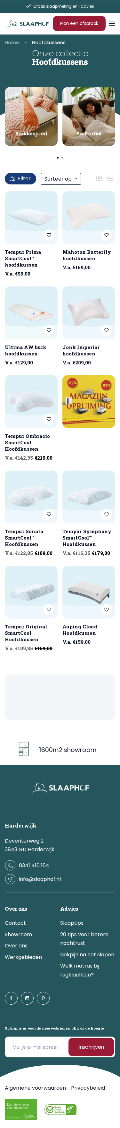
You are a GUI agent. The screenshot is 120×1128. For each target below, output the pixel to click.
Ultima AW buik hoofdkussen (25, 350)
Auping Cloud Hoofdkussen (79, 629)
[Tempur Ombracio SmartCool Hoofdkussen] (31, 401)
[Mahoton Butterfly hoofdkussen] (88, 217)
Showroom (18, 934)
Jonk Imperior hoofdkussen (81, 350)
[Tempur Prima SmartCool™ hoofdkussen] (31, 217)
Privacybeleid (88, 1088)
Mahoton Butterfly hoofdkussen (86, 255)
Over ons (16, 945)
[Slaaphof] (28, 23)
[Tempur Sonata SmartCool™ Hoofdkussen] (31, 497)
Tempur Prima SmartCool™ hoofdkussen (23, 258)
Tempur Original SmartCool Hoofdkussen (26, 632)
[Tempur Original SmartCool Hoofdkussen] (31, 592)
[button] (62, 158)
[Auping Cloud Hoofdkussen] (88, 592)
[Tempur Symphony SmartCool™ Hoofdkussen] (88, 497)
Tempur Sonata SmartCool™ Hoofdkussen (24, 537)
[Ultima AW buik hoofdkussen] (31, 312)
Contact (15, 923)
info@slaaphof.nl (40, 879)
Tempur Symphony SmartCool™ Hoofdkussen (86, 537)
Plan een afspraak (79, 23)
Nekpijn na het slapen (87, 954)
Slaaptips (72, 923)
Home (12, 42)
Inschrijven (91, 1047)
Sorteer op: (58, 179)
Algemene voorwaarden (35, 1088)
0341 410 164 (34, 865)
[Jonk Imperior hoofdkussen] (88, 312)
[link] (31, 116)
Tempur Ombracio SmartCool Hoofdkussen (27, 442)
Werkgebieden (23, 957)
